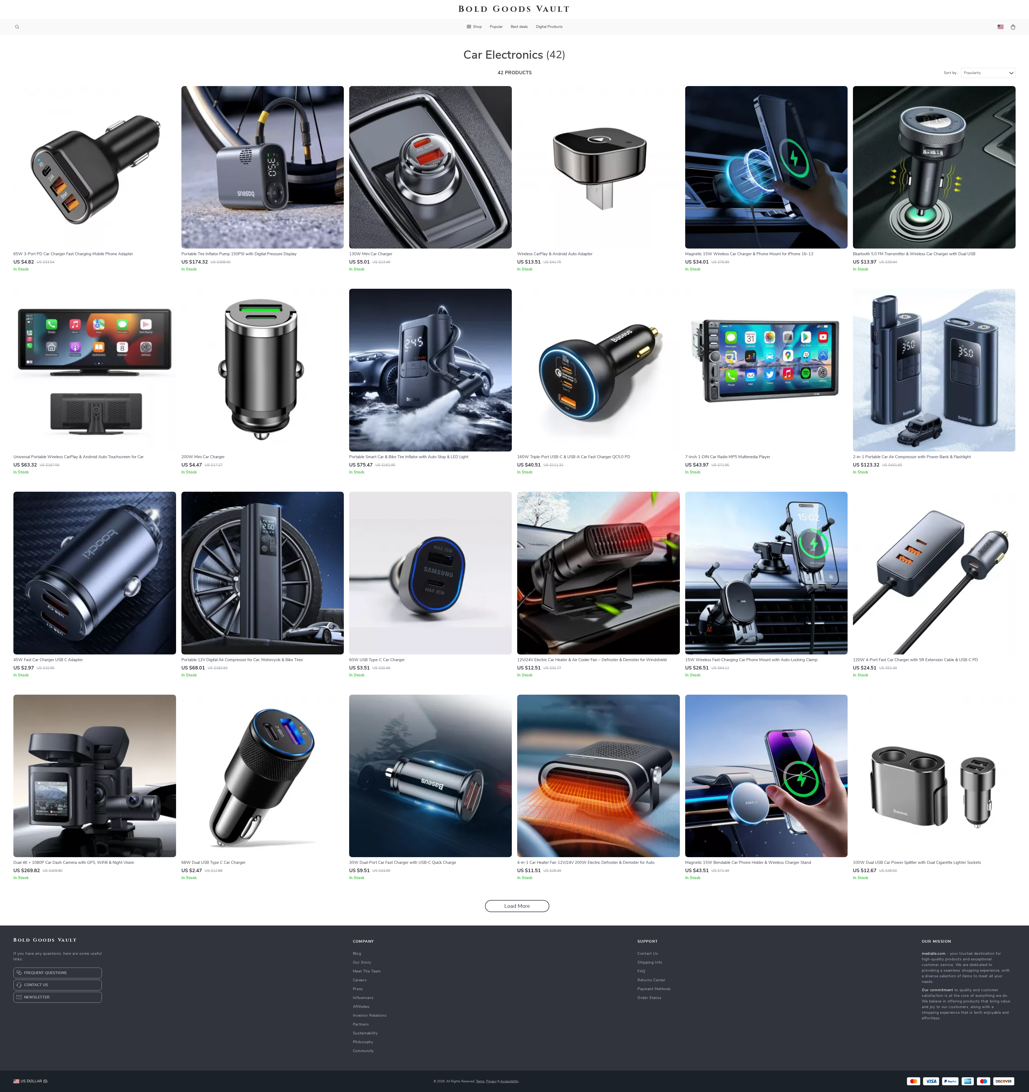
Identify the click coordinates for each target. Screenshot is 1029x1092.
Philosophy (363, 1042)
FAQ (641, 971)
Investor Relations (370, 1015)
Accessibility (509, 1081)
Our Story (362, 962)
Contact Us (647, 954)
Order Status (649, 998)
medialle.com (933, 954)
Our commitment (937, 990)
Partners (361, 1024)
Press (358, 989)
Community (363, 1051)
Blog (357, 954)
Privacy (491, 1081)
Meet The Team (367, 971)
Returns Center (651, 980)
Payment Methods (654, 989)
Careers (360, 980)
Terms (480, 1081)
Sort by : (951, 73)
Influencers (363, 998)
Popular (496, 27)
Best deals (519, 27)
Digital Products (549, 27)
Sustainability (365, 1033)
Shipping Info (649, 962)
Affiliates (361, 1007)
